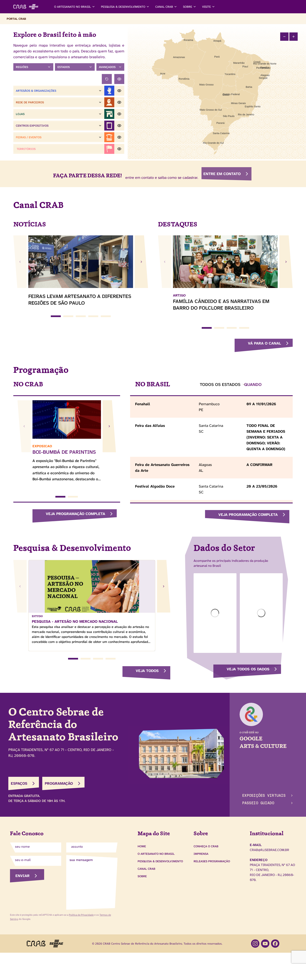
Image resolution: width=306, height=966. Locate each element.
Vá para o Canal (264, 343)
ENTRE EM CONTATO (222, 173)
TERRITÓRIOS (26, 149)
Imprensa (201, 854)
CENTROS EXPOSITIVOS (32, 125)
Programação (59, 783)
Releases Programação (212, 861)
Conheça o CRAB (206, 846)
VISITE (206, 7)
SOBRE (187, 7)
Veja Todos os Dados (248, 669)
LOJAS (20, 114)
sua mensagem (81, 860)
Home (142, 846)
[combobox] (222, 384)
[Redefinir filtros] (107, 79)
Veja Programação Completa (75, 513)
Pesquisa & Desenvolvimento (160, 861)
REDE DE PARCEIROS (30, 102)
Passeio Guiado (258, 802)
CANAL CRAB (164, 7)
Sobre (142, 876)
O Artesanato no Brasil (156, 854)
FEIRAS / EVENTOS (28, 137)
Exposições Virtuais (264, 795)
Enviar (22, 875)
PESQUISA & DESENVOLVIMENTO (123, 7)
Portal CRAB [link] (16, 19)
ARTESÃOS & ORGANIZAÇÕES (36, 91)
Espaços (19, 783)
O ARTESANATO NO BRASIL (72, 7)
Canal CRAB (146, 869)
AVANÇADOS (107, 67)
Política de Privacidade (81, 915)
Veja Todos (147, 670)
